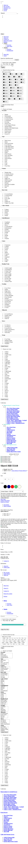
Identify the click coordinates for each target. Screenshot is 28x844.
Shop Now (6, 585)
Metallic (7, 211)
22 (11, 82)
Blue (6, 365)
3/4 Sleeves (7, 326)
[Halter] (4, 708)
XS (20, 96)
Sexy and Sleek (8, 155)
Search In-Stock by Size (8, 70)
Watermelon (8, 378)
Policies (5, 596)
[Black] (5, 487)
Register (5, 9)
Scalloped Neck (9, 300)
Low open (7, 198)
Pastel (6, 215)
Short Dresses (8, 158)
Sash (6, 237)
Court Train (8, 272)
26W (6, 93)
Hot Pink (7, 375)
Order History (7, 573)
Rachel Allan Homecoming (13, 416)
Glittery (7, 209)
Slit (6, 187)
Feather (7, 229)
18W (20, 88)
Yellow (7, 351)
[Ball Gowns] (5, 660)
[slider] (24, 625)
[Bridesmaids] (6, 655)
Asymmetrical (8, 269)
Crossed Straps (8, 195)
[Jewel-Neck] (4, 710)
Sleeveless (7, 332)
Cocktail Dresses (9, 119)
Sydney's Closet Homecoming (14, 421)
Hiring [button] (5, 600)
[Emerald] (16, 487)
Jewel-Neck (8, 292)
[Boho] (5, 661)
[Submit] (17, 13)
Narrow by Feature (7, 109)
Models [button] (5, 609)
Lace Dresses (8, 145)
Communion (8, 120)
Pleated (7, 183)
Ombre (6, 214)
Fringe (6, 232)
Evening (7, 122)
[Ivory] (19, 487)
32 (17, 85)
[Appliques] (4, 687)
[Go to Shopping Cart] (1, 1)
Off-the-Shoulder (9, 295)
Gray (6, 393)
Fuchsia (7, 377)
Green (6, 356)
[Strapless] (4, 730)
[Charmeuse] (3, 693)
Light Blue (7, 362)
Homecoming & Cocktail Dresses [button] (9, 791)
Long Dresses (8, 149)
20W (6, 90)
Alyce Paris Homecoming (13, 408)
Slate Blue (7, 363)
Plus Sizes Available (10, 184)
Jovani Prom (10, 436)
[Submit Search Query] (17, 616)
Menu (2, 34)
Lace (6, 234)
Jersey (6, 249)
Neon (6, 212)
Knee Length (8, 275)
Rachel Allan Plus (11, 442)
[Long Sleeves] (5, 722)
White (6, 396)
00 (12, 74)
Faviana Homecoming (12, 413)
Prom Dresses (8, 129)
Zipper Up (7, 201)
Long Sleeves (8, 328)
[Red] (12, 487)
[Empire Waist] (4, 714)
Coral (6, 384)
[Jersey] (3, 697)
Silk (6, 258)
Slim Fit (7, 318)
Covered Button (9, 194)
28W (13, 93)
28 (5, 85)
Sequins (7, 238)
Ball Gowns (8, 140)
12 (5, 79)
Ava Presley (10, 431)
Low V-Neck (8, 294)
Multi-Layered (8, 180)
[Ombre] (2, 684)
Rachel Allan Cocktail (12, 417)
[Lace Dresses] (5, 664)
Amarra (9, 428)
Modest (7, 151)
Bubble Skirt (8, 172)
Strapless (7, 304)
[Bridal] (6, 653)
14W (6, 88)
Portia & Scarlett (11, 438)
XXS (13, 96)
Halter (6, 289)
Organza (7, 254)
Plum (6, 380)
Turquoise (7, 360)
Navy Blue (7, 366)
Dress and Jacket (9, 143)
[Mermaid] (4, 716)
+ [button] (4, 425)
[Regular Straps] (4, 728)
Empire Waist (8, 315)
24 (17, 82)
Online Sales (7, 567)
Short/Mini (7, 277)
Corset (6, 177)
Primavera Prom (11, 439)
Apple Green (8, 354)
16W (13, 88)
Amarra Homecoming (12, 409)
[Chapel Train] (4, 702)
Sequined (7, 257)
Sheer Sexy (7, 157)
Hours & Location (8, 593)
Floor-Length (8, 274)
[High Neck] (4, 709)
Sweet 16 (7, 134)
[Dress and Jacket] (5, 662)
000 (6, 74)
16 (17, 79)
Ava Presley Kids (11, 449)
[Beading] (4, 688)
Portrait (7, 298)
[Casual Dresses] (6, 656)
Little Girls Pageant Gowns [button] (7, 834)
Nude (6, 387)
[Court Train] (4, 704)
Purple (6, 368)
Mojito (6, 353)
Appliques (7, 222)
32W (6, 96)
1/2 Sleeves (7, 325)
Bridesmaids (8, 116)
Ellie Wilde (9, 432)
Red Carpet (7, 132)
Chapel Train (8, 271)
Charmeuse (7, 245)
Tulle (6, 261)
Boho (6, 142)
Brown (6, 390)
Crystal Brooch (8, 226)
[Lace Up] (5, 676)
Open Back (7, 181)
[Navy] (8, 487)
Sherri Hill (9, 443)
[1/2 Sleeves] (5, 720)
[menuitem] (15, 5)
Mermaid (7, 317)
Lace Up (7, 197)
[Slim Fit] (4, 717)
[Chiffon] (3, 694)
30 (11, 85)
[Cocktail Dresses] (6, 657)
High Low (7, 178)
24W (20, 90)
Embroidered (8, 228)
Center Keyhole (9, 175)
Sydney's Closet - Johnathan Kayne (15, 423)
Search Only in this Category (9, 62)
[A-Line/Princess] (4, 713)
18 (23, 79)
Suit (6, 161)
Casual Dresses (8, 117)
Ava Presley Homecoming (13, 411)
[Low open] (5, 677)
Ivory (6, 386)
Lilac (6, 369)
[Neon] (2, 682)
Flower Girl (8, 123)
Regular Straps (8, 340)
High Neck (7, 291)
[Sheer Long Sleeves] (5, 724)
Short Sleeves (8, 331)
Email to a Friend (5, 502)
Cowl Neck (8, 288)
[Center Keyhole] (5, 669)
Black (6, 392)
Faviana (9, 434)
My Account (6, 6)
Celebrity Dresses (9, 174)
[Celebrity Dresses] (5, 668)
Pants (6, 152)
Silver (6, 395)
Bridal (6, 114)
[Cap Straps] (4, 726)
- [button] (4, 406)
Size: (2, 475)
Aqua (6, 359)
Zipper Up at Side (9, 203)
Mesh (6, 252)
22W (13, 90)
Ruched (7, 186)
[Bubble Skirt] (5, 667)
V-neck (7, 307)
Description (6, 504)
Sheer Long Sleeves (9, 329)
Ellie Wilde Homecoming (13, 412)
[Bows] (4, 689)
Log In (5, 10)
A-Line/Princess (9, 314)
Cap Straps (7, 339)
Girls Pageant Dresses (10, 125)
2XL (6, 101)
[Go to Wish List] (2, 1)
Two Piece (7, 166)
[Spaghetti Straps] (4, 729)
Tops (6, 163)
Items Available (7, 506)
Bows (6, 225)
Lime (6, 357)
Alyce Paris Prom (11, 427)
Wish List (6, 5)
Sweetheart (7, 306)
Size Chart (3, 499)
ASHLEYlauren (11, 430)
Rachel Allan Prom (11, 440)
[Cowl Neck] (4, 707)
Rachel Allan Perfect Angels (14, 451)
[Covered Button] (5, 673)
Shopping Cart (7, 7)
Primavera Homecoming (13, 415)
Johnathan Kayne (11, 435)
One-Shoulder (8, 297)
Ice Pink (7, 372)
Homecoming (8, 126)
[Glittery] (2, 680)
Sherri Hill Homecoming (13, 419)
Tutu (6, 164)
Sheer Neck (8, 303)
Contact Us (6, 561)
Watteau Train (8, 281)
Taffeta (6, 260)
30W (20, 93)
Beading (7, 223)
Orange (7, 383)
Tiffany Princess (11, 450)
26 (23, 82)
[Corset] (5, 670)
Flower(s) (7, 231)
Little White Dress (9, 148)
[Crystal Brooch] (4, 690)
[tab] (15, 414)
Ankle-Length (8, 268)
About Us (6, 566)
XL (21, 99)
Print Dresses (8, 154)
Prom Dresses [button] (4, 812)
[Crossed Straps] (5, 675)
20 (5, 82)
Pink (6, 374)
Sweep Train (8, 278)
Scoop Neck (8, 301)
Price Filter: (6, 64)
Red (6, 381)
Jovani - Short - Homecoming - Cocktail (17, 420)
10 (21, 77)
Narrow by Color (7, 349)
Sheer (6, 200)
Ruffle (6, 235)
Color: (2, 483)
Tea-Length (8, 280)
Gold (6, 389)
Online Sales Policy (5, 500)
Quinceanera (8, 131)
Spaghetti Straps (9, 342)
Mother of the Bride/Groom (11, 128)
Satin (6, 255)
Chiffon (7, 246)
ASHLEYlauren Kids (12, 447)
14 (11, 79)
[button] (6, 36)
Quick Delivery (23, 470)
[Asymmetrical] (4, 701)
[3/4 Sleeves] (5, 721)
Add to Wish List (4, 497)
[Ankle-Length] (4, 700)
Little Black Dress (9, 146)
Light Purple (8, 371)
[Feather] (3, 696)
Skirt (6, 160)
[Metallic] (2, 681)
